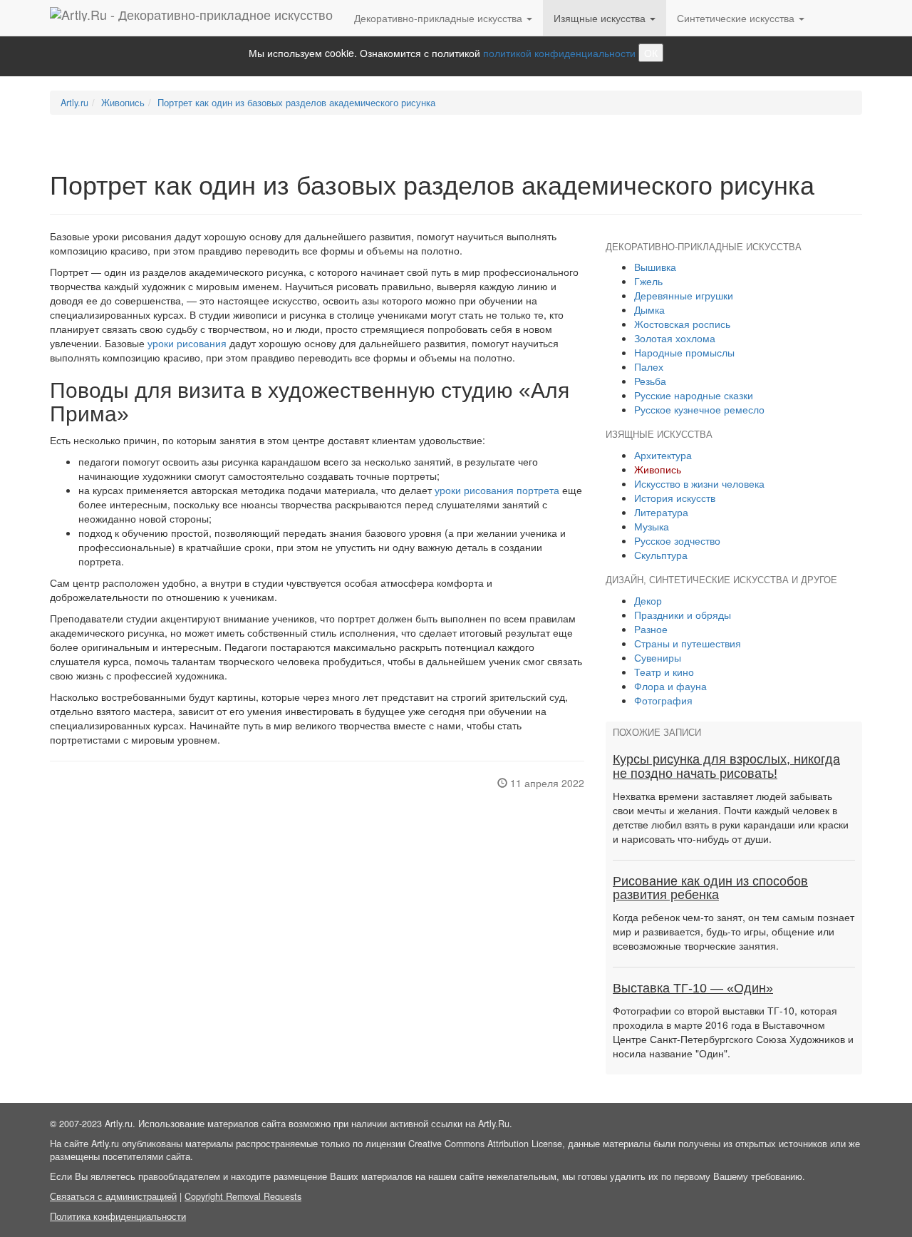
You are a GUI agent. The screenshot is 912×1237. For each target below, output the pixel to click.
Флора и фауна (670, 686)
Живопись (123, 102)
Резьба (650, 381)
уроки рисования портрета (497, 490)
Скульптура (661, 555)
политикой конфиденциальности (559, 53)
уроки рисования (187, 343)
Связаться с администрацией (113, 1196)
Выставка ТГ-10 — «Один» (693, 988)
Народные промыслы (684, 352)
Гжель (648, 281)
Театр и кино (664, 671)
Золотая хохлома (674, 338)
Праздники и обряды (682, 614)
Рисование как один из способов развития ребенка (710, 888)
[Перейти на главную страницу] (191, 18)
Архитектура (663, 455)
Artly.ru (74, 102)
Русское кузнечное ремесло (699, 409)
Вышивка (655, 267)
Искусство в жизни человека (699, 483)
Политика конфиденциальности (118, 1216)
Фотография (663, 700)
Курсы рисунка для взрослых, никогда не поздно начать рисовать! (726, 766)
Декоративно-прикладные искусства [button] (439, 18)
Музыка (651, 526)
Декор (648, 600)
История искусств (674, 498)
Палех (648, 366)
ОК (651, 53)
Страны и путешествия (687, 643)
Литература (661, 512)
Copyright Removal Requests (243, 1196)
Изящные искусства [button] (601, 18)
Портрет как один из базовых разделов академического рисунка (296, 102)
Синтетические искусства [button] (737, 18)
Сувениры (657, 657)
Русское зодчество (677, 540)
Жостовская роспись (682, 324)
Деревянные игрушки (683, 295)
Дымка (649, 309)
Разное (651, 629)
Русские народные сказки (693, 395)
